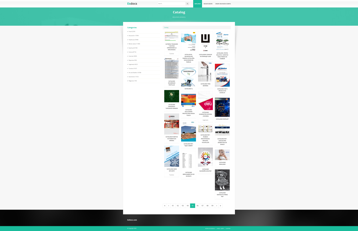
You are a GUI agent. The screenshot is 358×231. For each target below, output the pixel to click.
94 (188, 205)
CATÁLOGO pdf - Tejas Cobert (188, 145)
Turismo (130, 68)
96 (197, 205)
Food (130, 31)
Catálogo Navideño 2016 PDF (205, 170)
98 (207, 205)
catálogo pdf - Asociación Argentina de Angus (222, 141)
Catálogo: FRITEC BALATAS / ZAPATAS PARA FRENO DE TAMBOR (222, 56)
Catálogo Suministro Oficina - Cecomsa (205, 114)
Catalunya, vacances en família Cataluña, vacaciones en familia (189, 58)
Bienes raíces (132, 44)
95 (193, 205)
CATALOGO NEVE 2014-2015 (172, 170)
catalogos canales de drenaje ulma (205, 55)
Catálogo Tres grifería (205, 85)
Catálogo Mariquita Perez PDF (222, 194)
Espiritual (131, 48)
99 (212, 205)
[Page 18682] (220, 205)
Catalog (166, 27)
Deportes (131, 60)
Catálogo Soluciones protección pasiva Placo (188, 112)
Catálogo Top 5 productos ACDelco (222, 91)
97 (202, 205)
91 (173, 205)
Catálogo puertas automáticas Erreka (172, 138)
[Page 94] (168, 205)
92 (178, 205)
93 (183, 205)
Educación (131, 35)
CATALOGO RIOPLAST (222, 119)
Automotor (131, 77)
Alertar (228, 228)
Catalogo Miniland (222, 163)
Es (132, 3)
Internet (130, 56)
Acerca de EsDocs (210, 228)
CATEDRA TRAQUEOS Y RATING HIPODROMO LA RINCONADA (171, 47)
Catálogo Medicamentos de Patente (188, 174)
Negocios (131, 81)
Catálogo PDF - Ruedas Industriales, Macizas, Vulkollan (205, 138)
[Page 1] (165, 205)
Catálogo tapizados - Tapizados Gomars (172, 106)
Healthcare (131, 40)
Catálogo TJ (189, 89)
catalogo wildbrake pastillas (171, 83)
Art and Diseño (132, 72)
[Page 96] (217, 205)
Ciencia (130, 52)
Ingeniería (131, 64)
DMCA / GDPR (220, 228)
